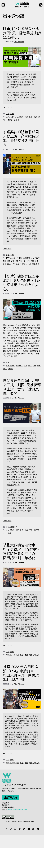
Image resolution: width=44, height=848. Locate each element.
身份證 (28, 264)
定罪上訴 (14, 261)
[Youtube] (29, 829)
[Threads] (15, 829)
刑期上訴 (6, 261)
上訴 (7, 117)
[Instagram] (10, 829)
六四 (7, 655)
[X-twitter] (19, 829)
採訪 (26, 117)
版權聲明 (5, 805)
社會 (31, 117)
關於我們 (5, 803)
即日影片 (19, 366)
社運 (22, 655)
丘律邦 (19, 258)
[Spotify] (38, 829)
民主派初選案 (29, 261)
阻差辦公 (9, 120)
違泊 (26, 655)
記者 (34, 366)
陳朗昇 (16, 120)
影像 (7, 363)
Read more (7, 108)
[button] (3, 5)
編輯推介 (13, 527)
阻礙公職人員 (34, 655)
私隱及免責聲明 (8, 807)
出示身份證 (19, 117)
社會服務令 (7, 264)
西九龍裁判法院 (19, 264)
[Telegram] (24, 829)
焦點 (12, 114)
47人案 (8, 258)
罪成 (35, 117)
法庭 (7, 114)
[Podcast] (33, 829)
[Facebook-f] (6, 829)
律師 (21, 261)
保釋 (12, 117)
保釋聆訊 (26, 258)
